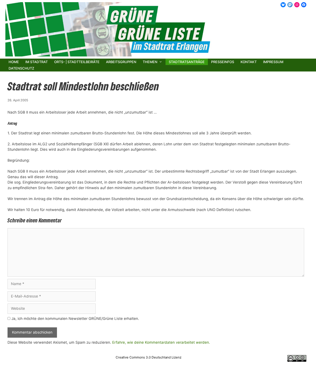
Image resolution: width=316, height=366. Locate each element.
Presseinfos (222, 62)
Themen (150, 62)
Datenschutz (21, 68)
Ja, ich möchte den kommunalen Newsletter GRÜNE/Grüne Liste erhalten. (74, 318)
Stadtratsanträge (187, 62)
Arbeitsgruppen (121, 62)
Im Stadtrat (36, 62)
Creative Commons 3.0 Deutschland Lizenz (148, 357)
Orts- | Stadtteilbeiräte (77, 62)
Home (14, 62)
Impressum (273, 62)
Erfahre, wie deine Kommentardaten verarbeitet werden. (161, 342)
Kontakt (249, 62)
